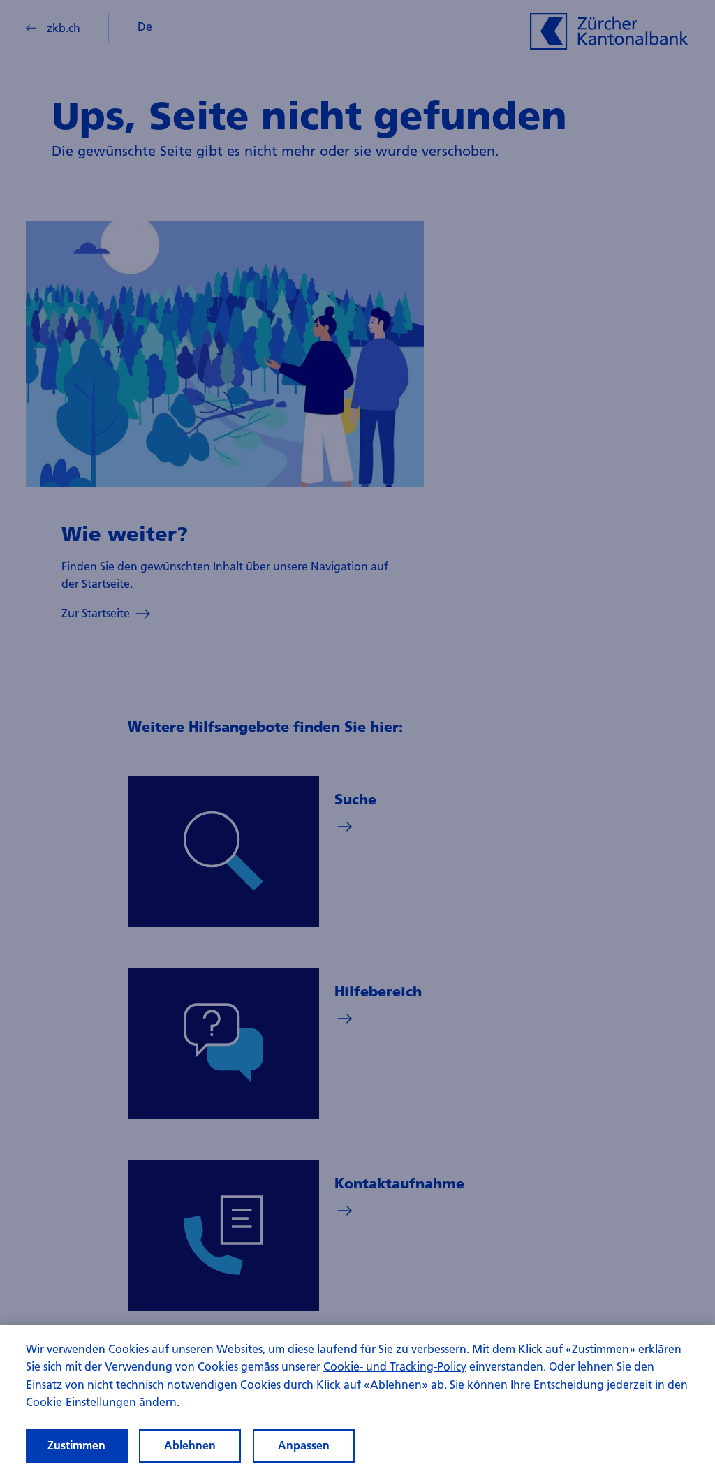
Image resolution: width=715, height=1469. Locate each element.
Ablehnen (190, 1445)
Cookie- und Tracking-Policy (394, 1366)
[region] (357, 1397)
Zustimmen (76, 1445)
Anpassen (304, 1445)
